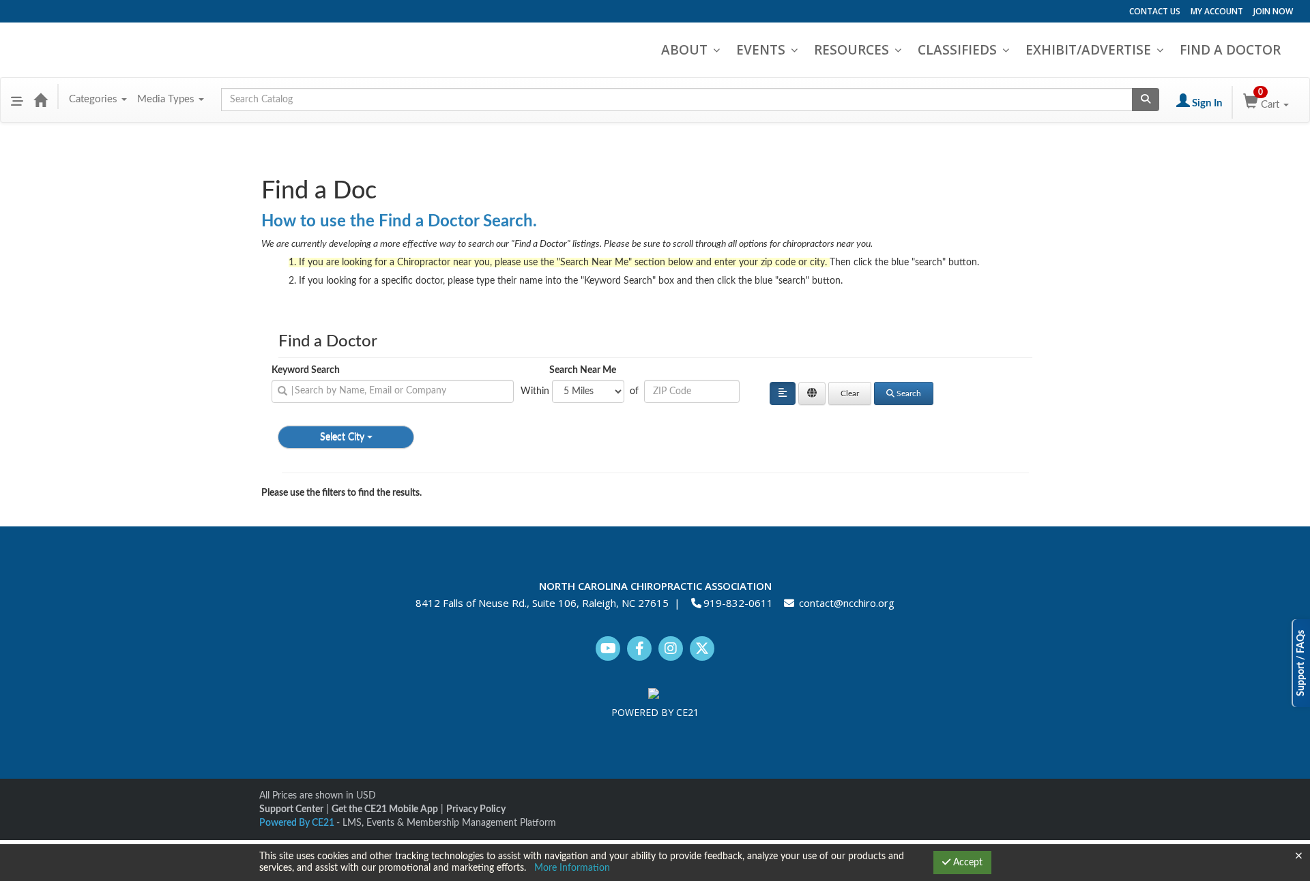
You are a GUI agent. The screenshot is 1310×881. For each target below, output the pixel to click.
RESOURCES (851, 50)
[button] (17, 100)
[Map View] (812, 393)
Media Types (167, 99)
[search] (393, 391)
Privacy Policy (476, 809)
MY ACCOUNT (1217, 11)
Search (909, 393)
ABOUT (684, 50)
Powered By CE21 (297, 823)
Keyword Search (306, 370)
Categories (94, 99)
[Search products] (1145, 99)
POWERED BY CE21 (655, 712)
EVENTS (760, 50)
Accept (966, 862)
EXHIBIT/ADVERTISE (1088, 50)
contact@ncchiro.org (846, 603)
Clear (850, 393)
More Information (572, 868)
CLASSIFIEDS (957, 50)
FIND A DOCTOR (1230, 50)
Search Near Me (582, 370)
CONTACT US (1154, 11)
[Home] (40, 100)
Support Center (291, 809)
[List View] (783, 393)
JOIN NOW (1273, 11)
